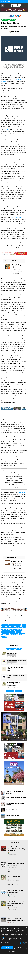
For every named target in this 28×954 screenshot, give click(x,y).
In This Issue (23, 739)
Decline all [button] (20, 947)
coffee (23, 625)
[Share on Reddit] (20, 16)
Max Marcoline (5, 625)
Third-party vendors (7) (5, 937)
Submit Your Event (10, 691)
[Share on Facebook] (11, 16)
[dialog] (14, 940)
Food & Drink (12, 19)
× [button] (26, 927)
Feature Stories (5, 19)
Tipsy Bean (4, 636)
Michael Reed (18, 629)
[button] (14, 951)
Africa (13, 629)
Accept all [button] (7, 947)
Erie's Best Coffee (14, 634)
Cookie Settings (20, 943)
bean (8, 627)
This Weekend (18, 648)
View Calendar (19, 691)
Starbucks (6, 129)
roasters (12, 627)
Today (8, 648)
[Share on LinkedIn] (18, 16)
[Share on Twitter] (13, 16)
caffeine (3, 627)
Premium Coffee (22, 492)
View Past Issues (5, 739)
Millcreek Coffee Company (15, 625)
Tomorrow (12, 648)
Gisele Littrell (22, 634)
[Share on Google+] (16, 16)
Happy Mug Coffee (16, 217)
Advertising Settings (21, 942)
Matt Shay (24, 627)
